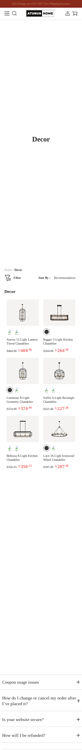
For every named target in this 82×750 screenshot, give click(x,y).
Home (8, 270)
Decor (18, 270)
